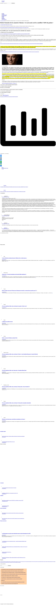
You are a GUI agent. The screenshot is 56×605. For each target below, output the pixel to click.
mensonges (44, 561)
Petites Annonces (4, 19)
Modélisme (3, 18)
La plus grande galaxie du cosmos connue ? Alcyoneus (9, 487)
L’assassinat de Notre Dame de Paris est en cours (8, 441)
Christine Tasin (7, 24)
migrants (47, 561)
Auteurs (3, 13)
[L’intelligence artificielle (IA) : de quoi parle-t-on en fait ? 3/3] (5, 491)
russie (5, 562)
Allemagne (5, 561)
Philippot (54, 561)
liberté (36, 561)
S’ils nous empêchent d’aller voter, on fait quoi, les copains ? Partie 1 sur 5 (14, 306)
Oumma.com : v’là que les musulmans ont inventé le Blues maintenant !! (14, 274)
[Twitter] (28, 156)
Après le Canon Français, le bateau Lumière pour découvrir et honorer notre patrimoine (13, 436)
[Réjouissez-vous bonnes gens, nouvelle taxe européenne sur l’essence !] (10, 416)
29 (5, 442)
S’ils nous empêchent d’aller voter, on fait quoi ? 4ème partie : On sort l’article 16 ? (16, 386)
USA (12, 562)
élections (19, 562)
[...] (35, 277)
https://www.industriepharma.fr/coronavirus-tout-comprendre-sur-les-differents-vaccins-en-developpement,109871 (15, 33)
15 (5, 488)
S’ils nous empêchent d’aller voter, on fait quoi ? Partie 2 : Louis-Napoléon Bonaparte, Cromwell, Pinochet (20, 354)
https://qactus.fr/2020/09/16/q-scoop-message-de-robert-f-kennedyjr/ (9, 96)
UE (9, 562)
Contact (3, 1)
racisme (2, 562)
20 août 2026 (3, 547)
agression (1, 561)
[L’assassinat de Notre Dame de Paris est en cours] (5, 440)
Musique (3, 16)
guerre (24, 561)
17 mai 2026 (3, 519)
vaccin (13, 562)
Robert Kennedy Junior (5, 168)
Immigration (30, 561)
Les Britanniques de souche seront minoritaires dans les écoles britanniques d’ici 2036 (16, 533)
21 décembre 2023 (4, 501)
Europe (17, 561)
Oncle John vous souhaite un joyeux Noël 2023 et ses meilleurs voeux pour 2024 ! (12, 500)
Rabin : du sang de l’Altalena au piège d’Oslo (9, 337)
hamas (26, 561)
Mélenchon (51, 561)
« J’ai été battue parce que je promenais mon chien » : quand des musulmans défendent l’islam (14, 541)
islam (32, 561)
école (18, 562)
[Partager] (28, 165)
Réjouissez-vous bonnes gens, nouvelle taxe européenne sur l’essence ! (13, 419)
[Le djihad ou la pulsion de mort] (10, 319)
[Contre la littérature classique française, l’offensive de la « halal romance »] (10, 255)
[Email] (28, 158)
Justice (35, 561)
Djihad (16, 561)
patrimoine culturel (3, 431)
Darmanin (13, 561)
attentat (9, 561)
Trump (8, 562)
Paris (52, 561)
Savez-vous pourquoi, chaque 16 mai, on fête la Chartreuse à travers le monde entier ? (13, 518)
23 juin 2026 (3, 513)
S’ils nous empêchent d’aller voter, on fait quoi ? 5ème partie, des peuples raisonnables (16, 402)
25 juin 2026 (3, 442)
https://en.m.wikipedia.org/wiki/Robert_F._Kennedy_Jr (9, 83)
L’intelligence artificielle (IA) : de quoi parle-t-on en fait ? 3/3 (10, 493)
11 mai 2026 (3, 488)
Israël (34, 561)
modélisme (1, 495)
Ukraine (11, 562)
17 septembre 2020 (2, 24)
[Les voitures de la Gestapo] (5, 504)
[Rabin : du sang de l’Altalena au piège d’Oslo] (10, 335)
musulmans (49, 561)
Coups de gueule (4, 15)
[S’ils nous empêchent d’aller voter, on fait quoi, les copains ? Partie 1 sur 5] (10, 303)
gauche (20, 561)
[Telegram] (28, 160)
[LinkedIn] (28, 163)
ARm (2, 167)
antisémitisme (7, 561)
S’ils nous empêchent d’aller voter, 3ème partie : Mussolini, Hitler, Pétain (14, 370)
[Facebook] (28, 155)
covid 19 (10, 24)
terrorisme (7, 562)
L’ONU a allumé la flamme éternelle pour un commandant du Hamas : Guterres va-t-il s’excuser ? (14, 546)
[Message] (28, 164)
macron (38, 561)
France (19, 561)
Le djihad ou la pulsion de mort (7, 321)
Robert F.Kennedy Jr (6, 95)
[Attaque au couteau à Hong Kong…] (5, 550)
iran (31, 561)
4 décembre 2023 (4, 506)
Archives (3, 14)
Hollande (28, 561)
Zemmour (17, 562)
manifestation (40, 561)
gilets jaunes (23, 561)
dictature (14, 561)
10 (7, 501)
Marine (42, 561)
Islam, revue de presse (3, 520)
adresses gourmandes (3, 508)
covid (11, 561)
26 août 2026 (3, 259)
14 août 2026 (3, 558)
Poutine (1, 562)
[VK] (28, 159)
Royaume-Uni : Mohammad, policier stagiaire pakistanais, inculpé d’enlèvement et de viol (13, 557)
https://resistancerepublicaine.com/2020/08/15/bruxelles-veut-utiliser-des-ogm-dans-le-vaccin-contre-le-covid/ (14, 27)
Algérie (3, 561)
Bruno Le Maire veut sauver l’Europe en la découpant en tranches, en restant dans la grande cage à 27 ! (19, 290)
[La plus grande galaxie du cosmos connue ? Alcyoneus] (5, 486)
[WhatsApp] (28, 161)
